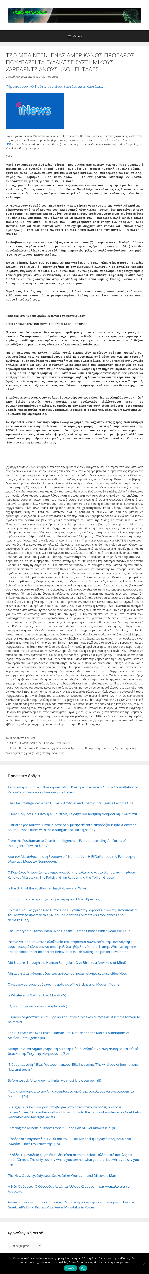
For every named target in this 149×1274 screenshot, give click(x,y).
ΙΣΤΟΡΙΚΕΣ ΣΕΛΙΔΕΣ (23, 738)
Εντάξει (70, 1268)
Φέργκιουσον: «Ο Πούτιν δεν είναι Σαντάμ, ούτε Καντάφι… (54, 86)
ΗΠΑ (8, 144)
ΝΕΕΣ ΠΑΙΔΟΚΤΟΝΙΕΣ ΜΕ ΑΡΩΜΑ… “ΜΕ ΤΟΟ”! (40, 743)
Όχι (83, 1268)
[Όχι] (144, 1264)
